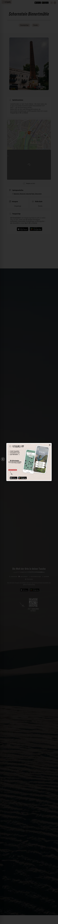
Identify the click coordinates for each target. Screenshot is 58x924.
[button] (49, 444)
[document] (29, 462)
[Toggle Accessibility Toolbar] (3, 459)
